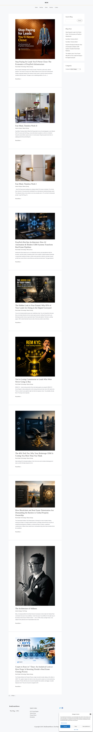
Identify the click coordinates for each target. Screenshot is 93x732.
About (46, 7)
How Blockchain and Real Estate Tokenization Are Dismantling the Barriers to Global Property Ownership (34, 512)
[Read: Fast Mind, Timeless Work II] (35, 107)
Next (14, 695)
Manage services (64, 722)
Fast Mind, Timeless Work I (26, 184)
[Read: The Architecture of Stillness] (35, 575)
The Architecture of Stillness (26, 608)
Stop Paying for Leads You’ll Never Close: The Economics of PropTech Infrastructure (73, 34)
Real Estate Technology (20, 66)
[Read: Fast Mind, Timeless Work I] (35, 167)
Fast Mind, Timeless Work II (26, 126)
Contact (56, 7)
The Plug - (13, 711)
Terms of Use (33, 713)
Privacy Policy (33, 715)
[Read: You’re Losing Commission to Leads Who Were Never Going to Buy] (35, 356)
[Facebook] (62, 708)
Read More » (18, 79)
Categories (68, 69)
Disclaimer (32, 717)
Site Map (56, 726)
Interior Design (18, 128)
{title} (75, 729)
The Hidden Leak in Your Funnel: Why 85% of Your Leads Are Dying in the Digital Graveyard (74, 55)
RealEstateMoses (48, 726)
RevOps (41, 7)
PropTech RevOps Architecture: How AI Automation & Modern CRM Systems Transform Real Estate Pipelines (34, 244)
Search (79, 20)
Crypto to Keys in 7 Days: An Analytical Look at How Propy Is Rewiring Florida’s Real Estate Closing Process (34, 669)
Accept (65, 726)
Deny (76, 726)
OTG (17, 711)
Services (51, 7)
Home (36, 7)
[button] (90, 714)
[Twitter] (60, 708)
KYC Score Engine (34, 711)
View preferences (86, 726)
